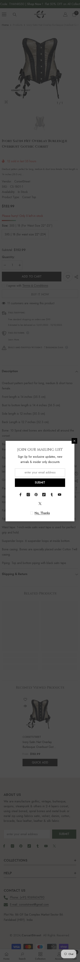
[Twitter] (40, 503)
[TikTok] (44, 494)
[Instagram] (28, 494)
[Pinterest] (36, 494)
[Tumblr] (52, 494)
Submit (40, 482)
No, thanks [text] (42, 513)
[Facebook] (20, 494)
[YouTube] (59, 494)
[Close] (74, 441)
